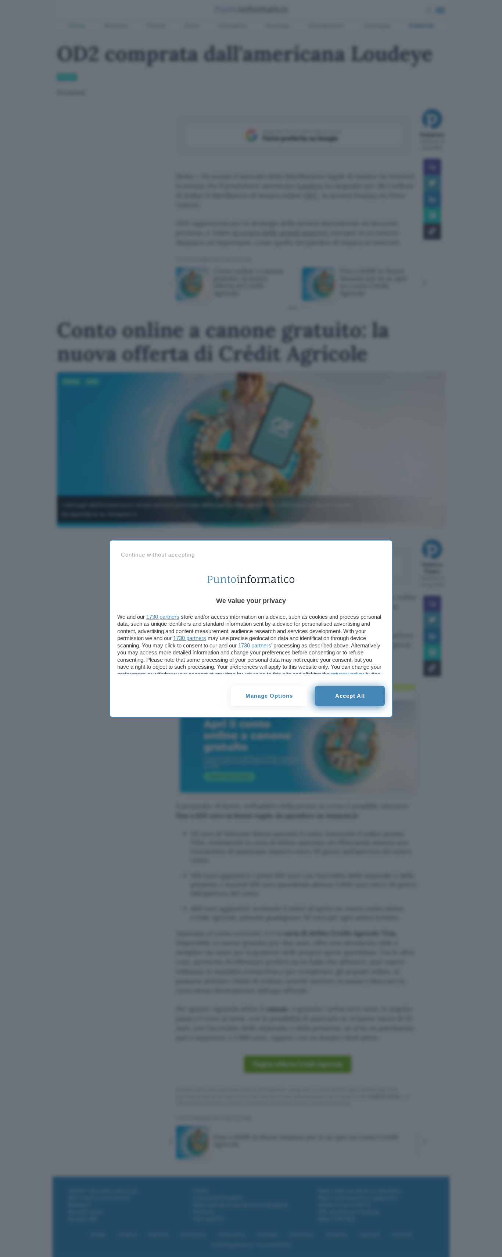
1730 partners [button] (162, 617)
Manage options (269, 696)
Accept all (350, 696)
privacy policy (347, 674)
